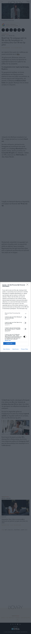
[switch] (25, 317)
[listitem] (15, 313)
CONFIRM (9, 343)
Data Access (15, 349)
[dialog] (15, 317)
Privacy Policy (24, 349)
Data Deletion (6, 349)
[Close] (27, 285)
